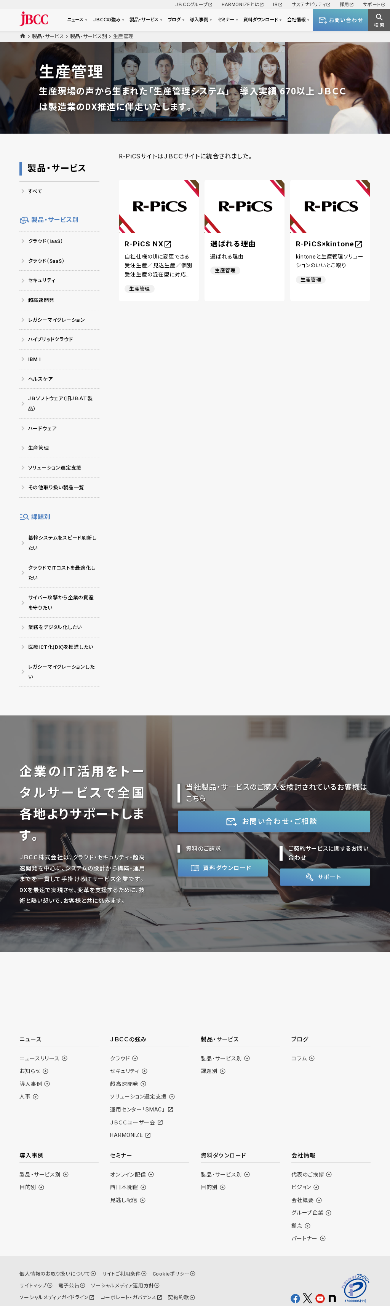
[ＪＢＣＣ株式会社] (33, 18)
